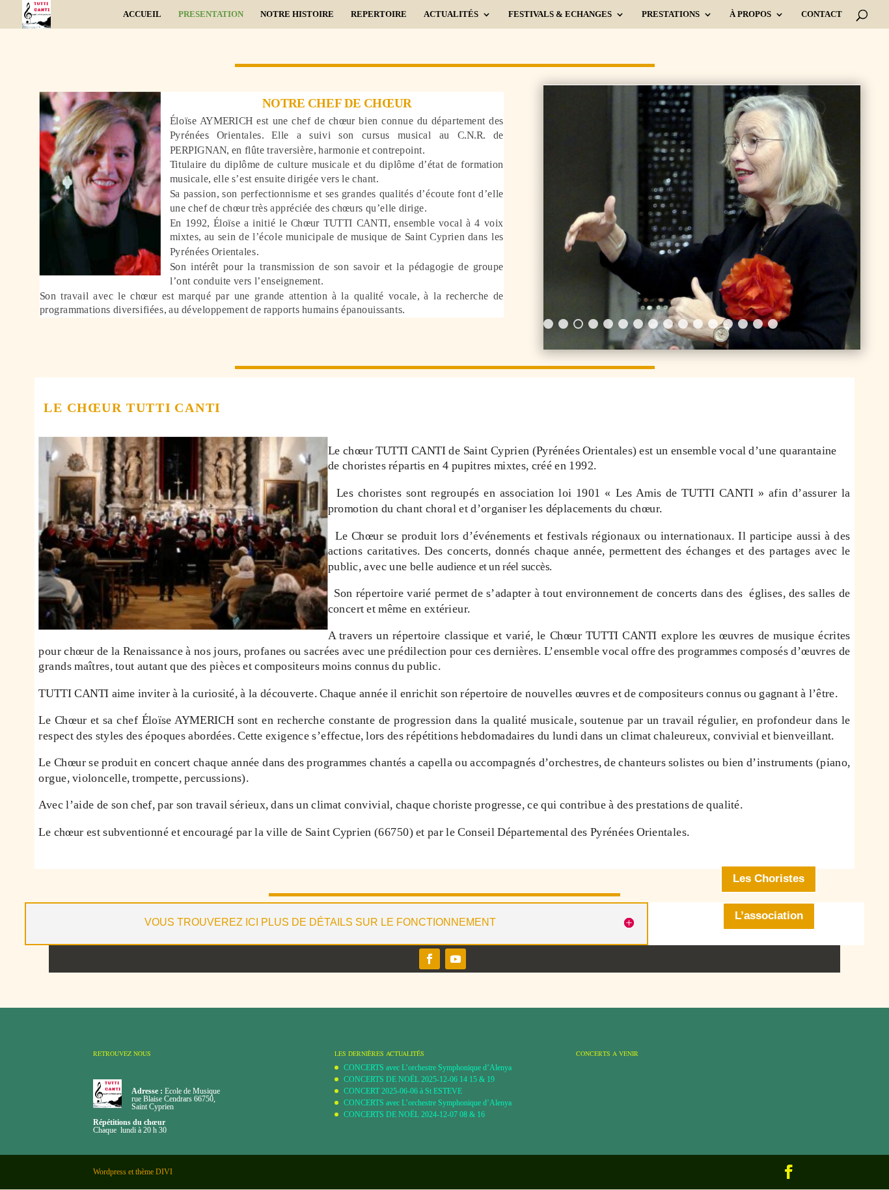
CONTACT (821, 14)
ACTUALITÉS (451, 14)
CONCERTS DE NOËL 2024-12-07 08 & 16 (414, 1114)
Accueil (142, 14)
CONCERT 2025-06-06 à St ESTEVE (403, 1091)
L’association (769, 915)
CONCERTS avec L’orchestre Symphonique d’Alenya (428, 1067)
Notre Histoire (297, 14)
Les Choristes (768, 878)
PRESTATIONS (671, 14)
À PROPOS (750, 14)
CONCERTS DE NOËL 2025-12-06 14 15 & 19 (419, 1079)
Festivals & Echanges (560, 14)
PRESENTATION (210, 14)
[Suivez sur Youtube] (455, 958)
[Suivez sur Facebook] (429, 958)
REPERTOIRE (379, 14)
